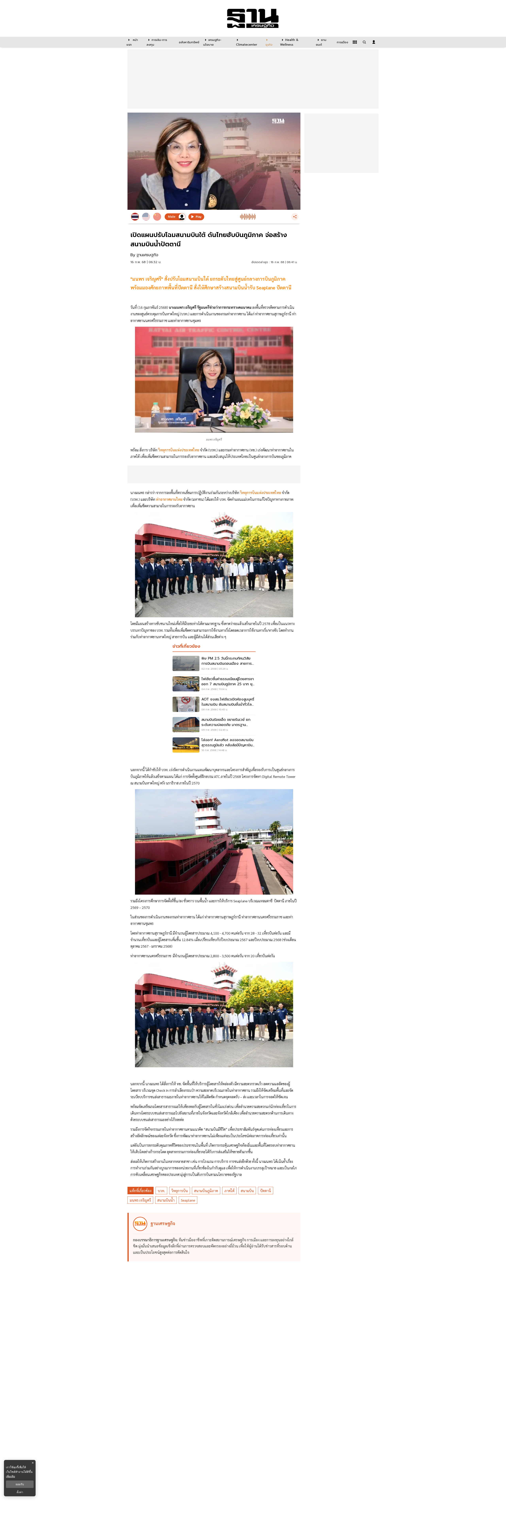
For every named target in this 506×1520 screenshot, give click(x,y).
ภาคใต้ (229, 1190)
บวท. (161, 1190)
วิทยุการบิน (179, 1190)
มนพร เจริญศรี (140, 1200)
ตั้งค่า (20, 1492)
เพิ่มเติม (10, 1476)
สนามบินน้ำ (166, 1200)
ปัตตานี (265, 1190)
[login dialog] (374, 42)
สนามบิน (247, 1190)
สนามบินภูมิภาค (206, 1190)
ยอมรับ (20, 1484)
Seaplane (188, 1200)
